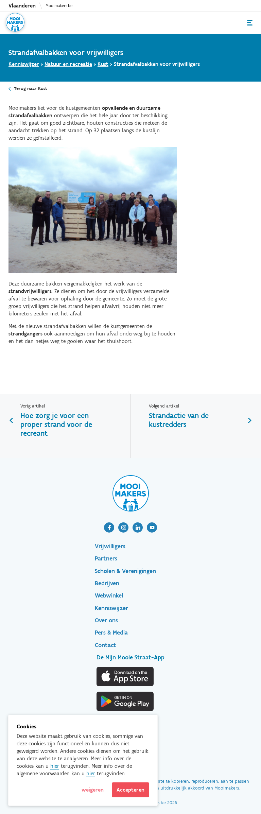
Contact (105, 645)
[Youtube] (152, 527)
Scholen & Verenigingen (125, 571)
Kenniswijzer (23, 64)
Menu (250, 22)
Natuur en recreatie (68, 64)
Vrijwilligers (110, 546)
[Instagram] (123, 527)
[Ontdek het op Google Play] (125, 701)
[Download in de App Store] (125, 676)
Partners (106, 558)
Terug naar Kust (30, 88)
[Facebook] (109, 527)
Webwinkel (109, 595)
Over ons (106, 620)
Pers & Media (111, 632)
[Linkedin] (138, 527)
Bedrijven (107, 583)
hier (54, 766)
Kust (103, 64)
